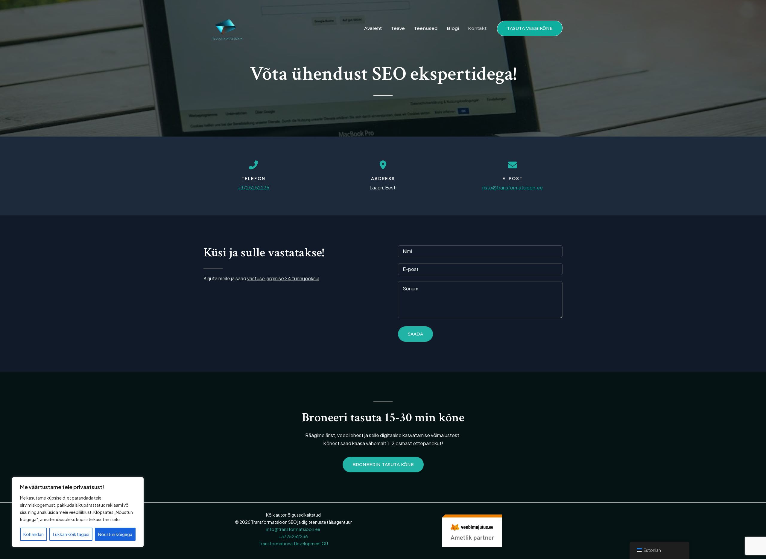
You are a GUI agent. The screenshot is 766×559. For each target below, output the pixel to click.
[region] (78, 512)
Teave (398, 28)
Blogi (453, 28)
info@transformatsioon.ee (293, 529)
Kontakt (477, 28)
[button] (530, 28)
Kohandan (33, 534)
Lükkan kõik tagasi (71, 534)
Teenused (426, 28)
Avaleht (373, 28)
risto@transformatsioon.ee (512, 187)
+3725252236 (253, 187)
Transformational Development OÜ (293, 543)
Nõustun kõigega (115, 534)
